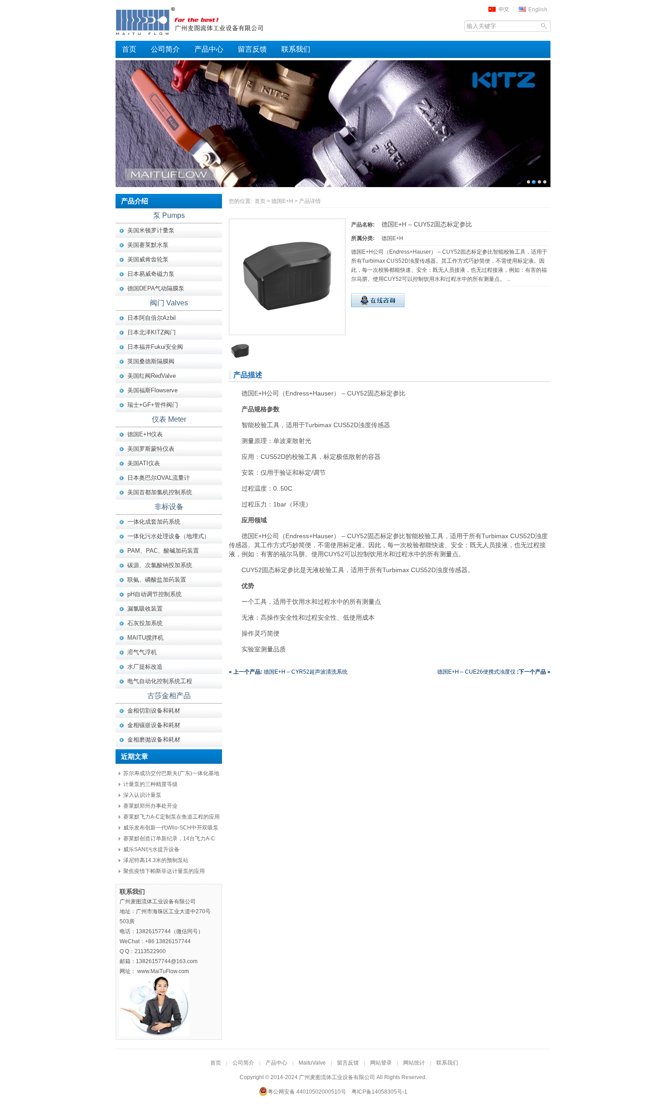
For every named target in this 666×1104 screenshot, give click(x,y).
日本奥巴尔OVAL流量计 (158, 477)
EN (534, 9)
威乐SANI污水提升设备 (151, 849)
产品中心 (208, 49)
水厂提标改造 (145, 666)
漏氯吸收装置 (145, 608)
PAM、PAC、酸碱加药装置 (163, 550)
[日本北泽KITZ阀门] (333, 123)
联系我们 (295, 49)
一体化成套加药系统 (153, 521)
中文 (501, 9)
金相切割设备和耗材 (153, 710)
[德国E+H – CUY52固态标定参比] (287, 331)
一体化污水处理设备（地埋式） (168, 536)
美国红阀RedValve (151, 375)
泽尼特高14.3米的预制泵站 (155, 860)
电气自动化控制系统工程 (159, 681)
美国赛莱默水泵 (148, 244)
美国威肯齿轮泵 (148, 259)
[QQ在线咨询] (378, 305)
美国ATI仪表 (143, 463)
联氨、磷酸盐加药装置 (156, 579)
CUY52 (357, 393)
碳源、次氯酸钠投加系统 (159, 565)
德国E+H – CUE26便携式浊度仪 (493, 672)
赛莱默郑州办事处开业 (150, 806)
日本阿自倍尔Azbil (151, 317)
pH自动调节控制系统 (154, 594)
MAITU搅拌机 (145, 637)
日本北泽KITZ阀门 (151, 332)
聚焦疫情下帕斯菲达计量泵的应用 (164, 871)
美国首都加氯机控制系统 (159, 492)
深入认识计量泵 (142, 795)
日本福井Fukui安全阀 (155, 346)
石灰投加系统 (145, 623)
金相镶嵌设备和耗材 (153, 725)
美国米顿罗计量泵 (150, 230)
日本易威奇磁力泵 (150, 273)
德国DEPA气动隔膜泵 (155, 288)
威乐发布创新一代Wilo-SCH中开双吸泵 (170, 827)
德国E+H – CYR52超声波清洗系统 (288, 672)
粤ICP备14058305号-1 (379, 1092)
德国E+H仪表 (145, 434)
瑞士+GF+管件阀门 (152, 404)
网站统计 (414, 1063)
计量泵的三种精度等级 (150, 784)
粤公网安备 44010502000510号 (307, 1092)
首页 (129, 49)
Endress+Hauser (309, 536)
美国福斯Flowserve (152, 390)
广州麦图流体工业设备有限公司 (206, 20)
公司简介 (165, 49)
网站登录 (381, 1063)
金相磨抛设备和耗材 (153, 739)
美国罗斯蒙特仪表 (150, 448)
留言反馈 (252, 49)
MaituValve (312, 1063)
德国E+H (282, 201)
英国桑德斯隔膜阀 (150, 361)
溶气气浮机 (142, 652)
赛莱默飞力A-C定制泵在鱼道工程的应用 (171, 817)
